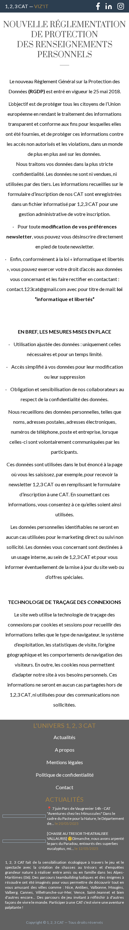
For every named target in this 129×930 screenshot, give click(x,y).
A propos (65, 750)
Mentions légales (64, 762)
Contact (64, 787)
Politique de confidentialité (65, 775)
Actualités (64, 737)
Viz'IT (41, 6)
